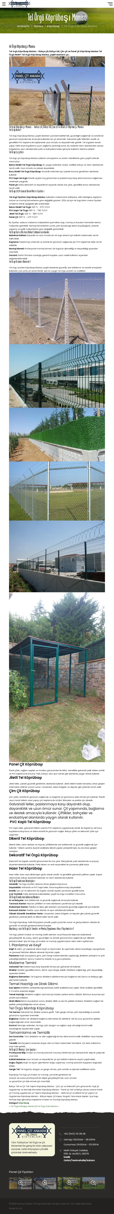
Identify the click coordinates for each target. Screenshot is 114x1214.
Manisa (38, 26)
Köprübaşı (53, 26)
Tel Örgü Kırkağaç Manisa (22, 1106)
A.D (20, 1208)
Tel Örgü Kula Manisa (47, 1106)
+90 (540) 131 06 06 (75, 1133)
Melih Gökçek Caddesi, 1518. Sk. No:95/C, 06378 (77, 1155)
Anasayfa (23, 26)
